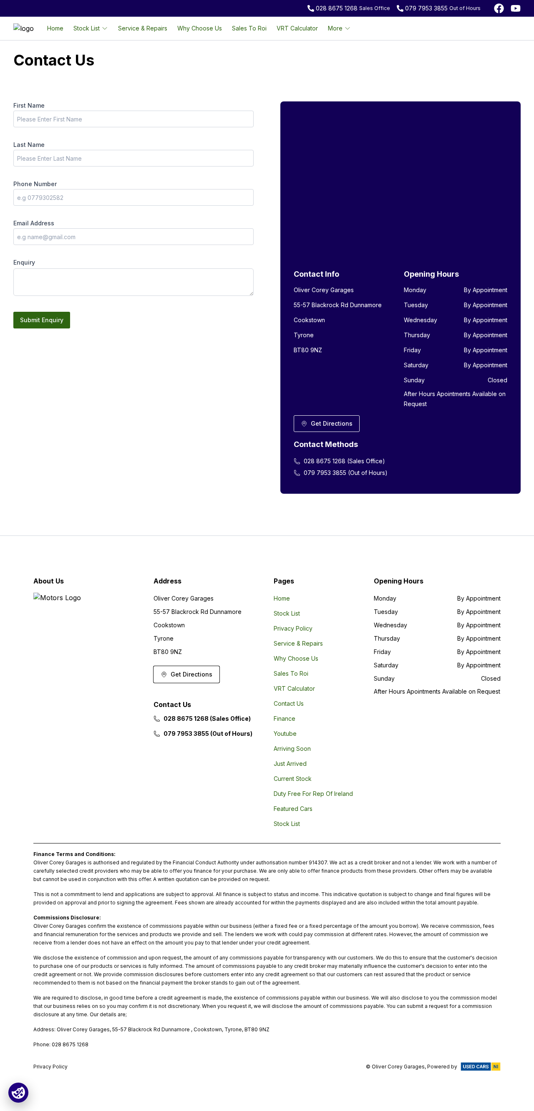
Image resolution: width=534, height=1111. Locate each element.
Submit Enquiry (41, 319)
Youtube (285, 733)
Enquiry (24, 262)
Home (55, 28)
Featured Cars (293, 808)
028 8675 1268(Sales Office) (344, 461)
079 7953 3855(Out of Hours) (346, 472)
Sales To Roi (249, 28)
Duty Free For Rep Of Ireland (313, 793)
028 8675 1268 (337, 8)
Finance (284, 718)
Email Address (33, 223)
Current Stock (293, 778)
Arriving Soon (292, 748)
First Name (29, 105)
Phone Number (35, 183)
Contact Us (289, 703)
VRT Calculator (297, 28)
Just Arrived (290, 763)
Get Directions (332, 423)
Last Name (29, 144)
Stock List (287, 613)
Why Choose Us (199, 28)
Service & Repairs (142, 28)
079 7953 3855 (426, 8)
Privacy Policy (293, 628)
